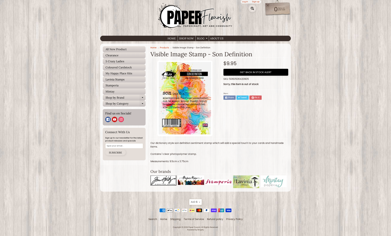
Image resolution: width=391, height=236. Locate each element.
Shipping (175, 219)
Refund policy (215, 219)
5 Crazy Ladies (115, 61)
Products (164, 47)
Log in (245, 2)
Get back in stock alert (256, 72)
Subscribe (115, 152)
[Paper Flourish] (195, 16)
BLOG (202, 39)
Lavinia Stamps (115, 79)
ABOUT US (216, 38)
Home (153, 47)
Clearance (112, 55)
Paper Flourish (194, 227)
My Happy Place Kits (119, 73)
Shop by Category (126, 104)
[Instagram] (121, 119)
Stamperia (112, 85)
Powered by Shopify (195, 230)
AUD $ (194, 202)
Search (152, 219)
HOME (172, 38)
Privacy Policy (234, 219)
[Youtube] (114, 119)
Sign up (255, 2)
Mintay (110, 91)
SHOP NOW (186, 38)
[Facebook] (108, 119)
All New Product (116, 49)
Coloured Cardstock (119, 67)
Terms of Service (194, 219)
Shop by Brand (126, 98)
